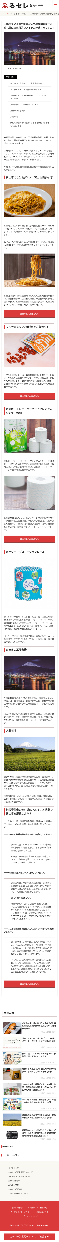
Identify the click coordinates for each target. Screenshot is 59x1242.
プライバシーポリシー (22, 1212)
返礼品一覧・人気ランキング (19, 1176)
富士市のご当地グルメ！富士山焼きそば (27, 83)
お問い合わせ (17, 1208)
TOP (6, 13)
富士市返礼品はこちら (29, 314)
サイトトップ (13, 1168)
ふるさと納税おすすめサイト (19, 1193)
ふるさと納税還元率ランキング (20, 1172)
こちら (28, 898)
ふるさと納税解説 (15, 1189)
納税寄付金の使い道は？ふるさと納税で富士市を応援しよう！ (29, 124)
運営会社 (31, 1208)
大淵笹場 (14, 117)
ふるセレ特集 (20, 13)
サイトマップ (32, 1216)
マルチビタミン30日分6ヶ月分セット (25, 89)
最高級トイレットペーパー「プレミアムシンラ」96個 (29, 97)
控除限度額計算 (14, 1181)
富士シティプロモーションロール (24, 105)
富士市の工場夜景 (17, 111)
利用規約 (43, 1208)
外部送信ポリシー (43, 1212)
